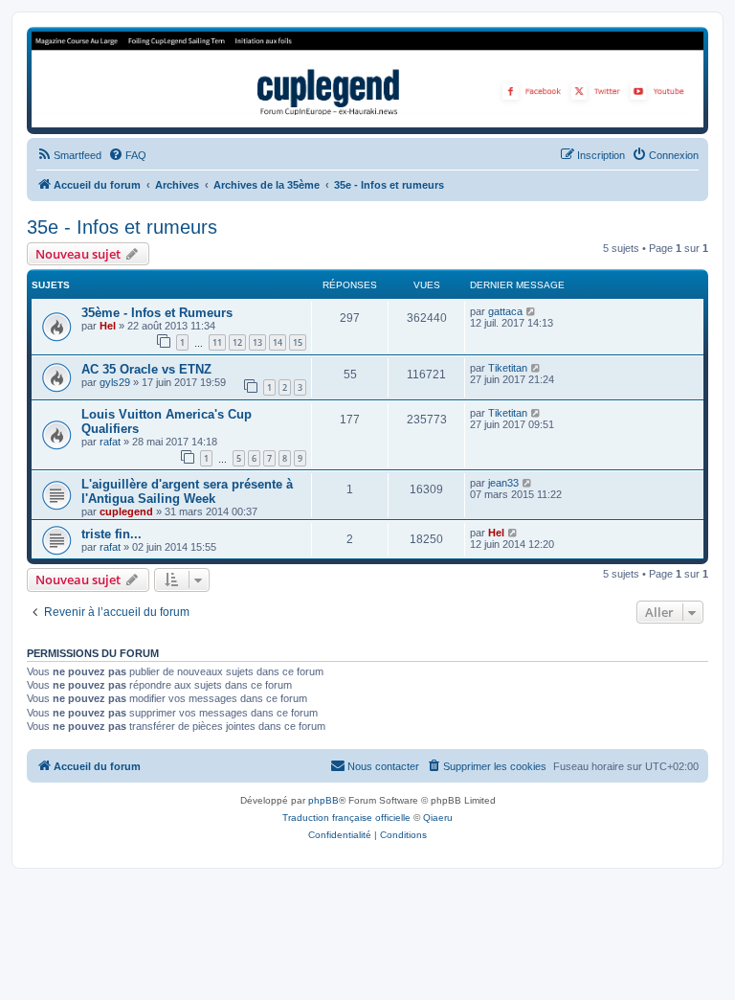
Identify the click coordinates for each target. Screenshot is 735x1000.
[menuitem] (68, 155)
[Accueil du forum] (367, 79)
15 (297, 342)
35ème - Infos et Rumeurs (157, 313)
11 (217, 342)
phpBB (323, 800)
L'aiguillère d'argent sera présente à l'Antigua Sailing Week (187, 491)
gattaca (505, 311)
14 (277, 342)
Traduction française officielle (346, 817)
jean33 (503, 483)
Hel (108, 325)
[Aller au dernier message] (531, 311)
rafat (110, 441)
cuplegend (126, 511)
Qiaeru (438, 817)
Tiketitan (507, 368)
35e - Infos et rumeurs (122, 227)
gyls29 (115, 382)
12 (237, 342)
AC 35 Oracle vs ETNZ (146, 369)
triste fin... (111, 534)
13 (257, 342)
